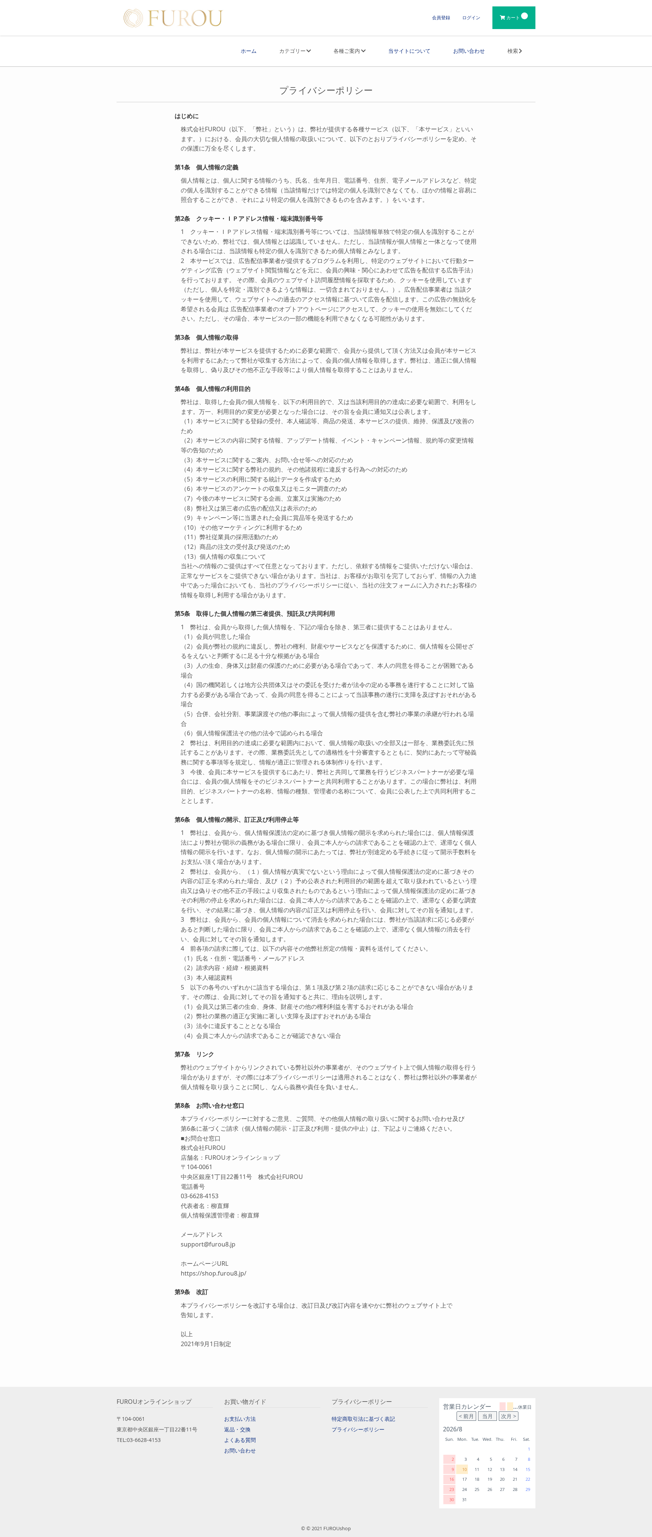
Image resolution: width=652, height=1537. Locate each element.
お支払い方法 (240, 1418)
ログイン (471, 17)
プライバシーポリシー (358, 1429)
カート (512, 17)
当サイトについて (409, 50)
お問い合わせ (469, 50)
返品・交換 (237, 1429)
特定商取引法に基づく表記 (363, 1418)
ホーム (249, 50)
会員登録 (441, 17)
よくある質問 (240, 1439)
